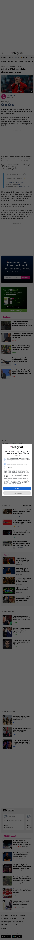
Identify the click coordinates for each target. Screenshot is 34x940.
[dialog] (17, 470)
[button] (17, 467)
